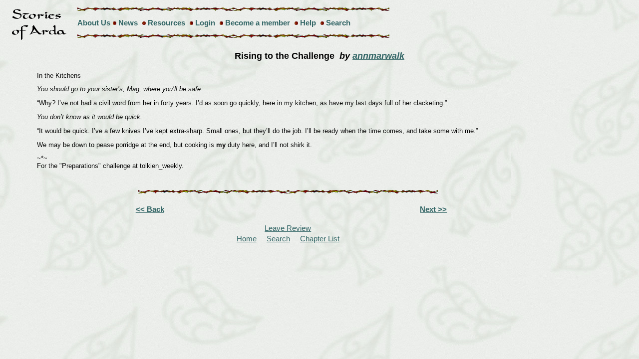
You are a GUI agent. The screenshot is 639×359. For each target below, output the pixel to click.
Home (247, 238)
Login (205, 22)
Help (308, 22)
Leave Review (288, 228)
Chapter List (319, 238)
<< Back (150, 209)
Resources (166, 22)
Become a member (257, 22)
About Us (93, 22)
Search (338, 22)
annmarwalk (378, 56)
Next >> (433, 209)
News (128, 22)
